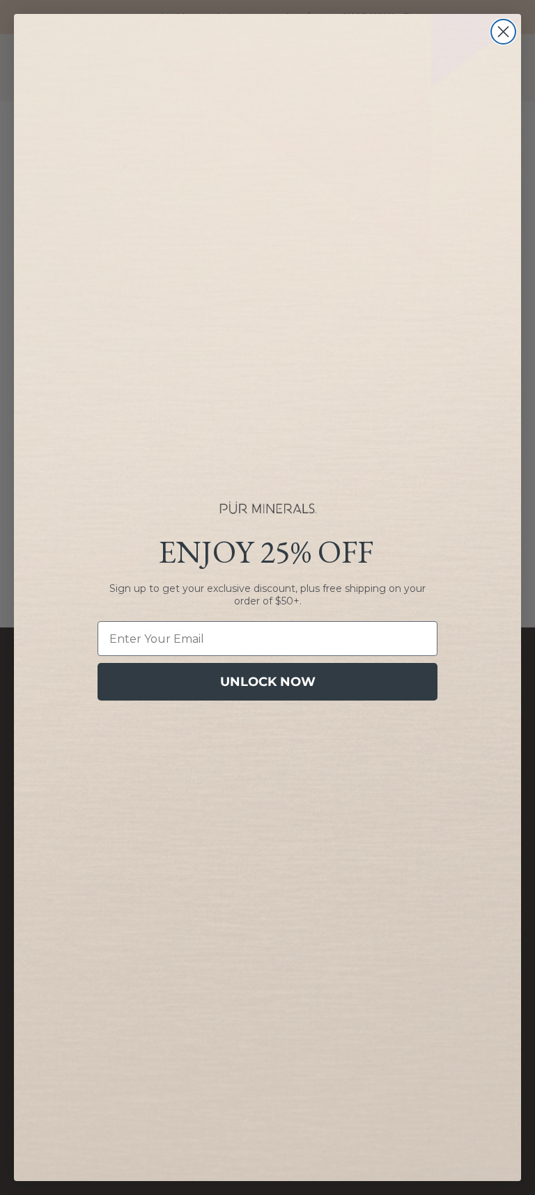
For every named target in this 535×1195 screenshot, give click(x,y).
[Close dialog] (503, 31)
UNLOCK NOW (268, 681)
